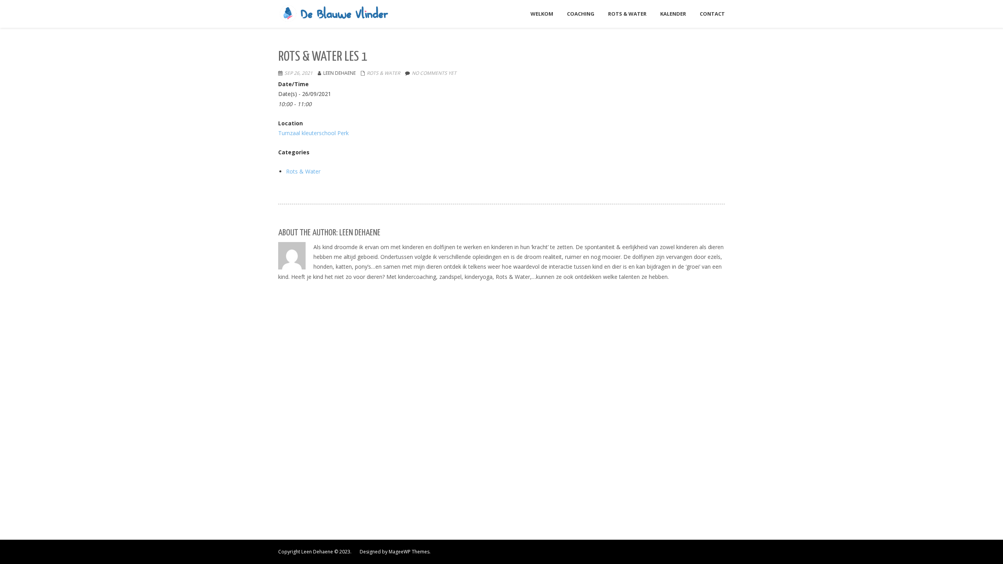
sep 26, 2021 (298, 73)
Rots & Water (383, 73)
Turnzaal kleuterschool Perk (313, 133)
